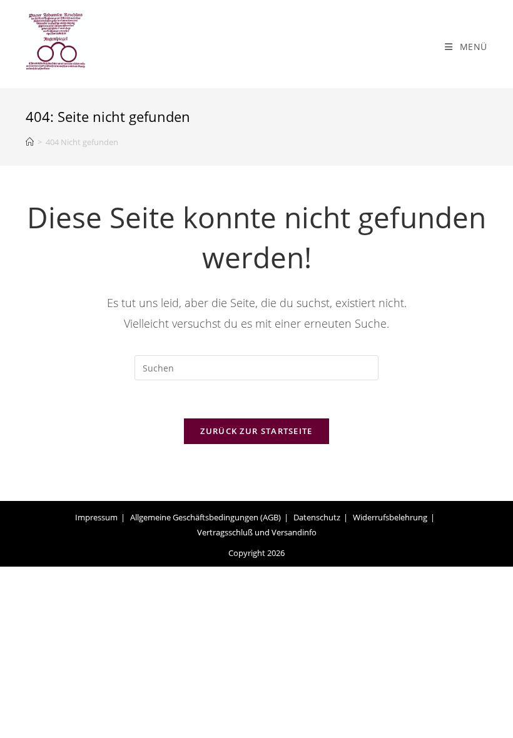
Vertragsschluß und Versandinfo (257, 532)
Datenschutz (316, 517)
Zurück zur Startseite (256, 431)
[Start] (30, 142)
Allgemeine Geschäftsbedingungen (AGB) (205, 517)
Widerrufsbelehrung (390, 517)
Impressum (96, 517)
